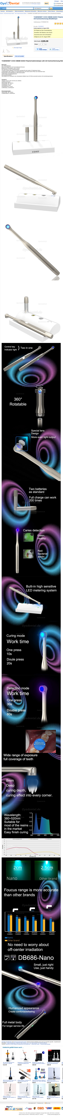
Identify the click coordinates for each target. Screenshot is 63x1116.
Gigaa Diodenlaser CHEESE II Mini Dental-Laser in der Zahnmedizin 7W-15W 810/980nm (27, 1043)
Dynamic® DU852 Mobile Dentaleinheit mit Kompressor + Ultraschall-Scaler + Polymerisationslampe (27, 1044)
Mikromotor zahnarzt (42, 11)
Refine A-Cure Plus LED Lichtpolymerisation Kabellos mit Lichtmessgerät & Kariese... (24, 1097)
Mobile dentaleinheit (19, 11)
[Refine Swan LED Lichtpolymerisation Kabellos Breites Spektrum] (39, 1089)
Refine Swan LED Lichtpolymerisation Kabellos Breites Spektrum (38, 1097)
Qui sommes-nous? (32, 1103)
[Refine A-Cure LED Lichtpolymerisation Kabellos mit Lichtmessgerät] (10, 1089)
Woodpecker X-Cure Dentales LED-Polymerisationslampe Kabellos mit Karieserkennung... (53, 1063)
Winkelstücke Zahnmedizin (30, 11)
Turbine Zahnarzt (51, 11)
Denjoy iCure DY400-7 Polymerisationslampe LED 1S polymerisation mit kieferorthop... (53, 1081)
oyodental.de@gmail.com (55, 1114)
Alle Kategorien (9, 11)
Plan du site (48, 1103)
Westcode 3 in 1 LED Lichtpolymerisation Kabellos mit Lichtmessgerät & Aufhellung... (53, 1097)
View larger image (18, 47)
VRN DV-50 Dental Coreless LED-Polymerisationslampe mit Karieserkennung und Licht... (9, 1081)
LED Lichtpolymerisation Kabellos (20, 13)
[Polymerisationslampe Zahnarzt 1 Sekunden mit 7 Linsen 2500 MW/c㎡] (39, 1073)
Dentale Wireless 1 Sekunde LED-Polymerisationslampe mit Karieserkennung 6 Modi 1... (24, 1081)
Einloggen (56, 1)
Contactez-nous (40, 1103)
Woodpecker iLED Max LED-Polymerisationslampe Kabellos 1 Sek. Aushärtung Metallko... (38, 1063)
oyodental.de (32, 1112)
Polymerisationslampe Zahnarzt (9, 13)
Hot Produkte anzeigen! (35, 3)
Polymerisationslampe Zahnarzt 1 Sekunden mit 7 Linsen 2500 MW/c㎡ (39, 1081)
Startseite (3, 11)
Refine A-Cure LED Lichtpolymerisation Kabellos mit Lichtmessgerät (9, 1097)
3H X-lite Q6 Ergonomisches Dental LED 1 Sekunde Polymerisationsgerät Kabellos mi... (10, 1063)
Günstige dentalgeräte (7, 1041)
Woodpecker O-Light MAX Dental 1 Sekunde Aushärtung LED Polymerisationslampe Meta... (24, 1063)
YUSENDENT (41, 26)
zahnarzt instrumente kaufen (20, 1041)
